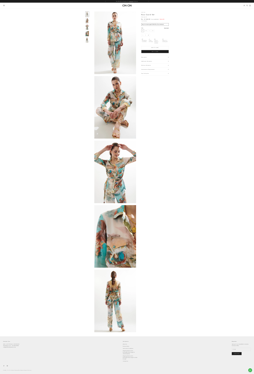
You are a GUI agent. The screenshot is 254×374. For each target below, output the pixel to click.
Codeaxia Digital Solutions (25, 370)
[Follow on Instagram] (7, 365)
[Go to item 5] (87, 40)
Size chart (166, 28)
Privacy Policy (126, 346)
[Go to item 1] (87, 14)
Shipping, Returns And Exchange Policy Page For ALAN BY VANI (130, 357)
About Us (125, 344)
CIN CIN (143, 12)
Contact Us (125, 361)
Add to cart (155, 47)
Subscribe (237, 353)
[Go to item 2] (87, 20)
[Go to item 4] (87, 33)
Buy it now (155, 51)
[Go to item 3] (87, 27)
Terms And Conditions (128, 348)
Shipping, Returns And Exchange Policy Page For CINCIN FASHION (129, 352)
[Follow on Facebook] (3, 365)
